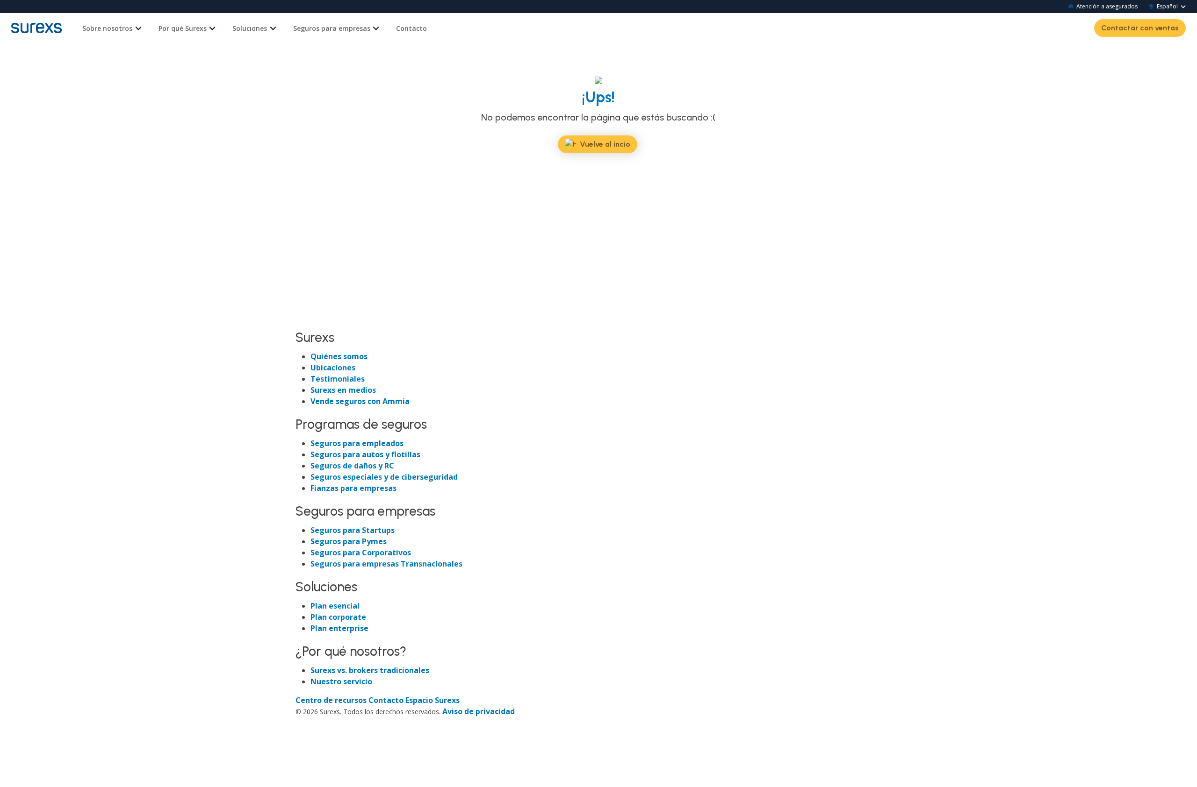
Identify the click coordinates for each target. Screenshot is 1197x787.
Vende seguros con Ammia (360, 401)
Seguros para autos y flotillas (365, 454)
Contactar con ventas (1140, 27)
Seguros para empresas (331, 28)
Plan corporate (338, 617)
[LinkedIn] (320, 319)
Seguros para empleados (357, 443)
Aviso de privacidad (478, 711)
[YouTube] (353, 319)
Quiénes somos (339, 356)
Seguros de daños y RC (352, 466)
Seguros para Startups (352, 530)
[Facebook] (304, 319)
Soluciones (249, 28)
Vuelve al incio (605, 144)
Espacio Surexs (432, 700)
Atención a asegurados (1107, 6)
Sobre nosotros (107, 28)
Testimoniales (337, 379)
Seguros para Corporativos (360, 552)
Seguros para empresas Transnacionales (386, 564)
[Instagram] (337, 319)
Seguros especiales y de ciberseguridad (384, 477)
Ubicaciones (332, 367)
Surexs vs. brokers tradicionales (369, 670)
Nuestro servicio (341, 681)
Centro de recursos (332, 700)
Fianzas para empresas (353, 488)
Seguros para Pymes (348, 541)
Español (1167, 6)
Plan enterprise (339, 628)
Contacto (411, 28)
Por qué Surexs (183, 28)
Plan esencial (335, 606)
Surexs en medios (343, 390)
